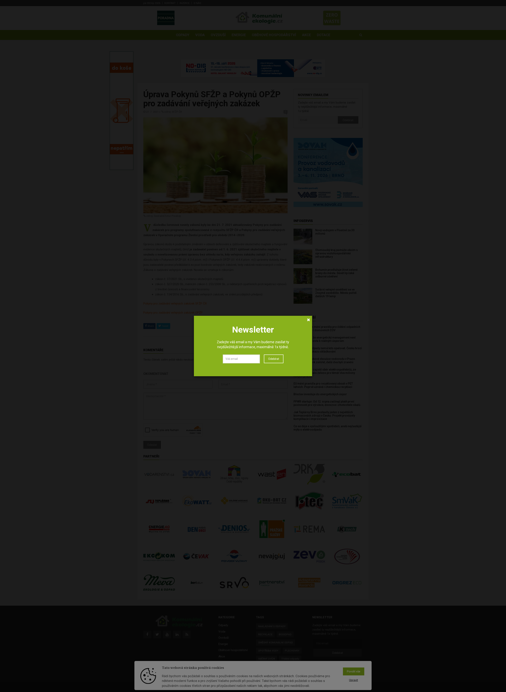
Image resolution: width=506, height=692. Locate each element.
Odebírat (273, 358)
